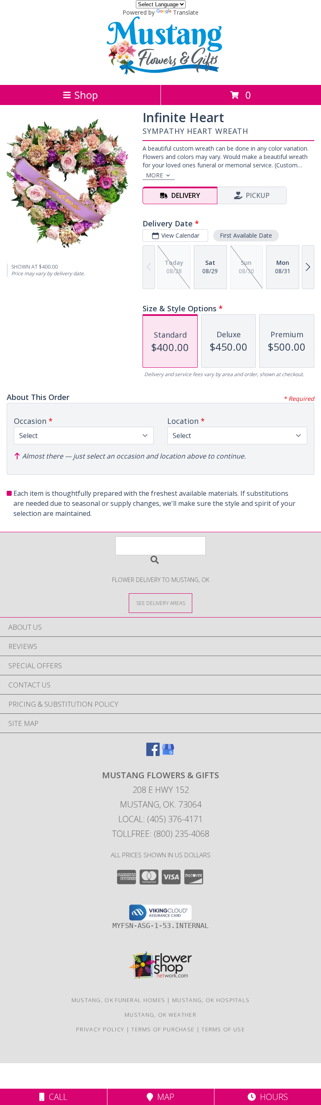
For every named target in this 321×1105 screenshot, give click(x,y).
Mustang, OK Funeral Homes (118, 1000)
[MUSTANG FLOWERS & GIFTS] (160, 73)
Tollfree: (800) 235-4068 (160, 833)
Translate (186, 12)
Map (163, 1096)
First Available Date (246, 235)
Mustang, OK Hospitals (211, 1000)
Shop (86, 95)
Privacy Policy (100, 1029)
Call (56, 1096)
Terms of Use (223, 1029)
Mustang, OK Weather (160, 1014)
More (154, 175)
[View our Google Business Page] (168, 753)
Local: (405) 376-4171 (160, 819)
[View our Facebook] (153, 753)
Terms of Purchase (162, 1029)
